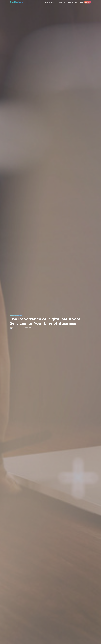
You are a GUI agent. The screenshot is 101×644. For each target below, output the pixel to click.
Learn (65, 2)
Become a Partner (79, 2)
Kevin (15, 327)
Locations (70, 2)
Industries (59, 2)
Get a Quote (87, 2)
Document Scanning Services (16, 315)
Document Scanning (50, 2)
